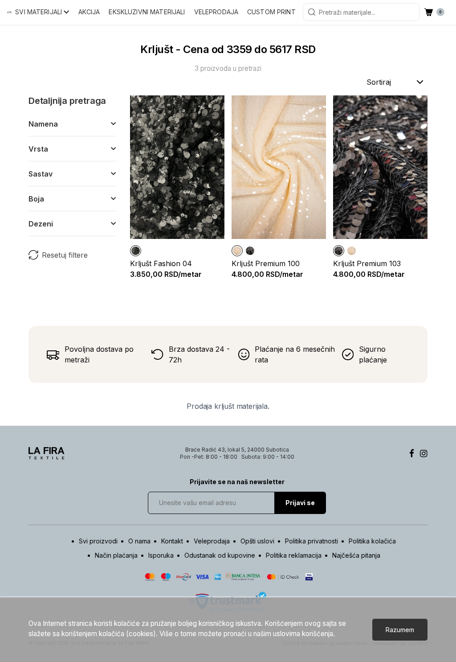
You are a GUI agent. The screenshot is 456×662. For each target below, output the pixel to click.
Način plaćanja (116, 555)
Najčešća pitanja (356, 555)
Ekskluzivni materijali (147, 12)
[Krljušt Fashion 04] (135, 250)
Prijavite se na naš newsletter (237, 481)
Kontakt (172, 541)
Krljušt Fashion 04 (161, 263)
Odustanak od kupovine (219, 555)
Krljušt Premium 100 (266, 263)
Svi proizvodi (98, 541)
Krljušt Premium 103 (367, 263)
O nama (139, 541)
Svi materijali (39, 12)
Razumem (400, 629)
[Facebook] (411, 453)
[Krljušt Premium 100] (237, 250)
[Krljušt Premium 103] (250, 250)
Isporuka (161, 555)
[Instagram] (424, 453)
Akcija (89, 12)
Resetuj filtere (65, 255)
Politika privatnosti (311, 541)
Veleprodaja (216, 12)
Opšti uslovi (257, 541)
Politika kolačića (372, 541)
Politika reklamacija (294, 555)
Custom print (271, 12)
